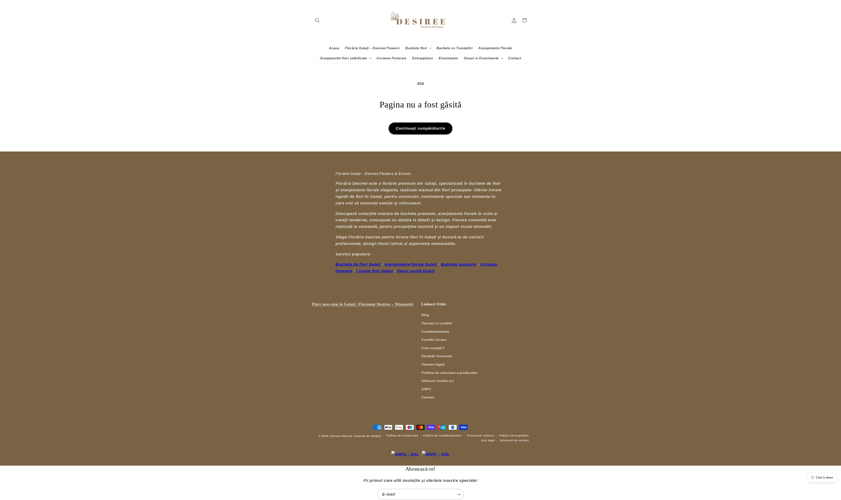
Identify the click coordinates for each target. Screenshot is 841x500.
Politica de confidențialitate (442, 435)
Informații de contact (514, 440)
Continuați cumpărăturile (420, 128)
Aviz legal (488, 440)
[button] (317, 20)
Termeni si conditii (436, 323)
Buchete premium (458, 264)
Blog (425, 315)
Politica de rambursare (402, 435)
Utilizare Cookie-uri (437, 381)
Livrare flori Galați (374, 271)
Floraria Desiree (341, 436)
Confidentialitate (435, 331)
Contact (428, 397)
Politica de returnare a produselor (449, 373)
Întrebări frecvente (436, 356)
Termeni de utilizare (480, 435)
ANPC (426, 389)
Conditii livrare (433, 340)
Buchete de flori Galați (358, 264)
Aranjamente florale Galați (410, 264)
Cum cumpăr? (433, 348)
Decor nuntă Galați (416, 271)
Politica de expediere (514, 435)
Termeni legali (433, 364)
